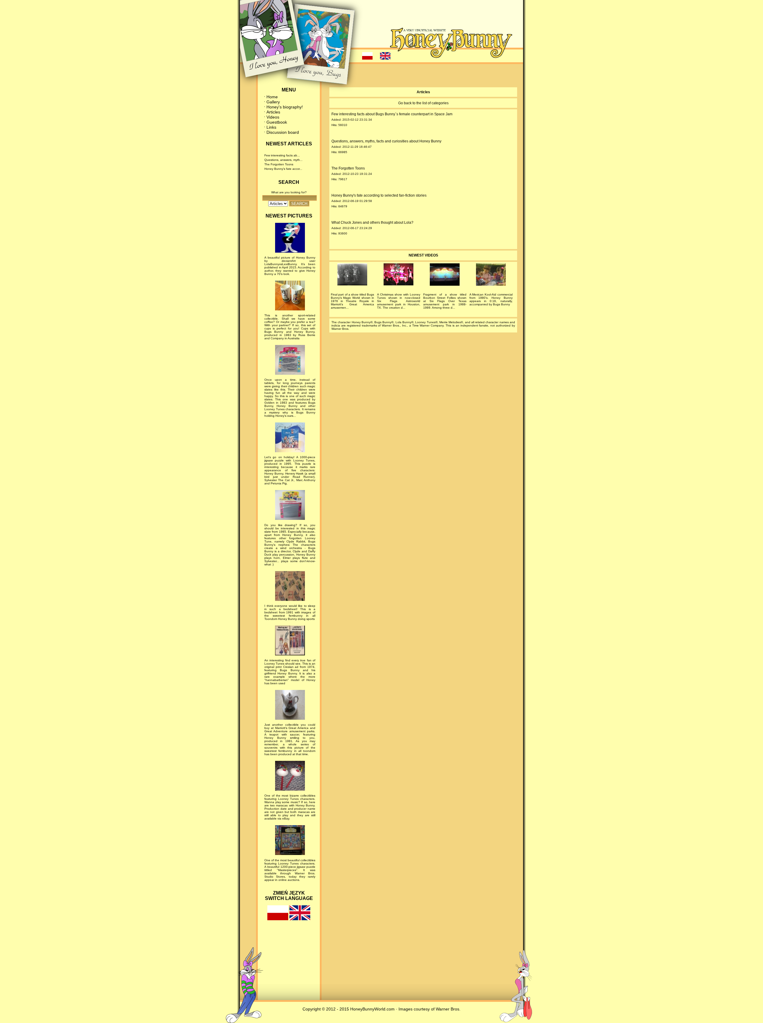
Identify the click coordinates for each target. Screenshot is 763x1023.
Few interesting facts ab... (282, 155)
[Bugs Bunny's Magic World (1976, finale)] (352, 275)
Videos (272, 117)
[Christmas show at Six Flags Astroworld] (398, 275)
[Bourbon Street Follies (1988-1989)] (444, 275)
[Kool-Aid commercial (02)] (491, 275)
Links (271, 127)
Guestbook (276, 122)
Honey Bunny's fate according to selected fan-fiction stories (379, 195)
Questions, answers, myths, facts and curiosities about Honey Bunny (386, 141)
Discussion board (282, 132)
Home (272, 96)
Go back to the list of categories (423, 103)
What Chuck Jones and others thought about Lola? (372, 222)
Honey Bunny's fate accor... (283, 168)
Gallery (273, 101)
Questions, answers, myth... (283, 159)
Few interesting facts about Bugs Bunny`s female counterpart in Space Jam (391, 114)
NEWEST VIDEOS (423, 255)
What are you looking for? (289, 192)
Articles (273, 112)
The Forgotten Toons (278, 164)
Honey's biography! (284, 107)
